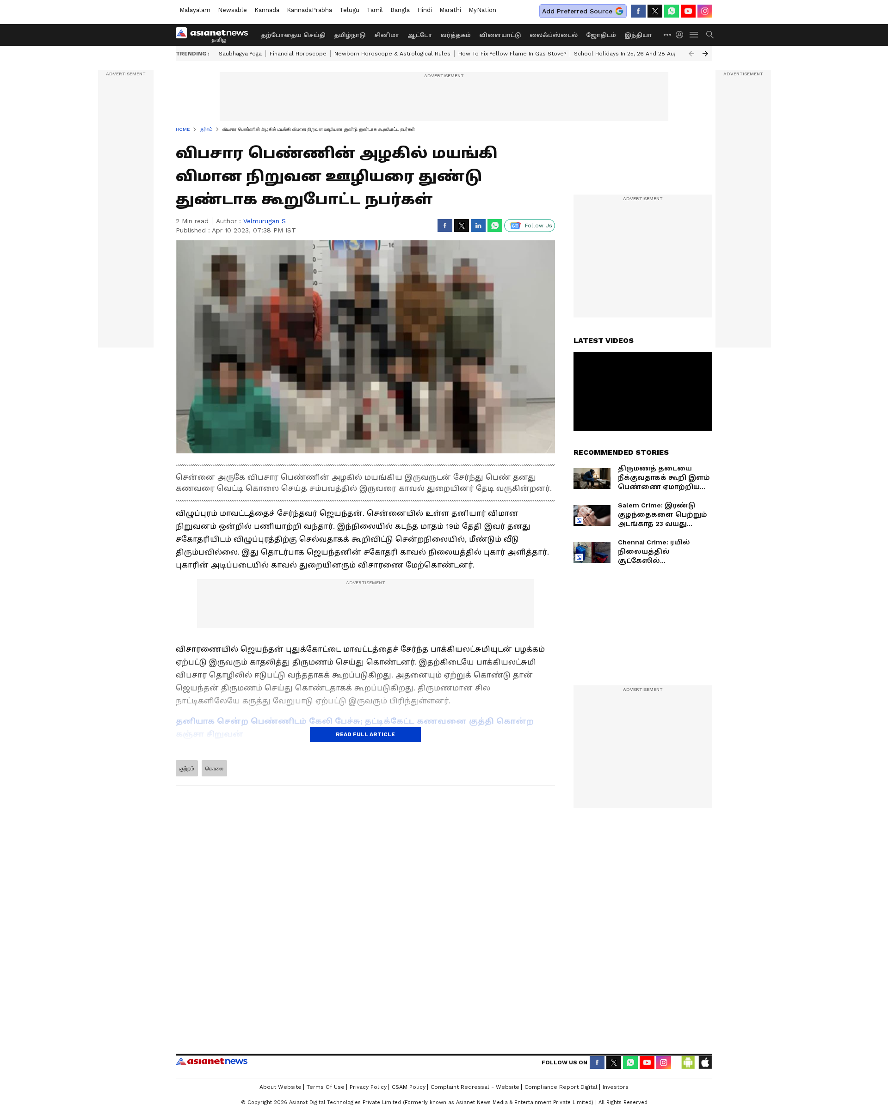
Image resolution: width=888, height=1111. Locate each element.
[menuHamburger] (694, 34)
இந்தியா (638, 35)
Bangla (400, 9)
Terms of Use (326, 1087)
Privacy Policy (368, 1087)
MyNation (482, 9)
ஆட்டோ (419, 35)
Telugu (349, 9)
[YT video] (688, 11)
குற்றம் (186, 768)
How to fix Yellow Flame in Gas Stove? (512, 53)
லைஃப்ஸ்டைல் (554, 35)
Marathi (450, 9)
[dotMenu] (668, 34)
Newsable (232, 9)
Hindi (424, 9)
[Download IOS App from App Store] (704, 1062)
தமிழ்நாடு (350, 35)
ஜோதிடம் (601, 35)
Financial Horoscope (298, 53)
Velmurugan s (264, 221)
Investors (616, 1087)
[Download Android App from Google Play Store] (688, 1062)
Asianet (211, 1061)
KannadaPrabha (309, 9)
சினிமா (386, 35)
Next (705, 54)
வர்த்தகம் (455, 35)
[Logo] (215, 34)
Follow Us (538, 225)
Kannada (266, 9)
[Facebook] (638, 11)
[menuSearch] (710, 34)
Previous (691, 54)
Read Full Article (365, 734)
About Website (280, 1087)
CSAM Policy (409, 1087)
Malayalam (194, 9)
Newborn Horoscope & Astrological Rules (392, 53)
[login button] (682, 35)
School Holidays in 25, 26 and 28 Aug (625, 53)
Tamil (375, 9)
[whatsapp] (671, 11)
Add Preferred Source (577, 11)
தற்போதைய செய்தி (293, 35)
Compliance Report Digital (561, 1087)
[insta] (704, 11)
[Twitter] (655, 11)
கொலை (214, 768)
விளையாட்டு (500, 35)
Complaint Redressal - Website (475, 1087)
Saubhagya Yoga (240, 53)
